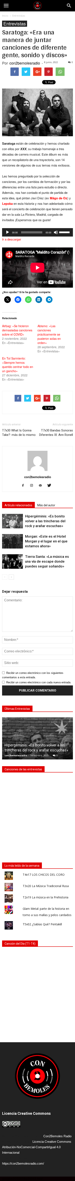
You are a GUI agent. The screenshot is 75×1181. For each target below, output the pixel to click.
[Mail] (42, 485)
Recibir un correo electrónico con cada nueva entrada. (38, 682)
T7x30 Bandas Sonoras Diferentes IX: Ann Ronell (56, 432)
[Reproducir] (7, 232)
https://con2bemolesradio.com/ (23, 1163)
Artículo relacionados (18, 505)
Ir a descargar (11, 239)
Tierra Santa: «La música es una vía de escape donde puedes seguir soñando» (47, 561)
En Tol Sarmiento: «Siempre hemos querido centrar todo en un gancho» (17, 364)
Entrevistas (14, 24)
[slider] (65, 232)
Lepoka (7, 203)
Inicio (5, 15)
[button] (69, 5)
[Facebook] (24, 485)
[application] (37, 232)
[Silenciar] (56, 232)
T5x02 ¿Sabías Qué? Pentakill (42, 924)
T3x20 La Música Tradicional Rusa (46, 886)
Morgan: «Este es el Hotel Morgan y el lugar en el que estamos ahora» (46, 541)
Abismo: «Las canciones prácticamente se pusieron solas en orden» (49, 334)
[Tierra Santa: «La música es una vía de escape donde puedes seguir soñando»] (12, 561)
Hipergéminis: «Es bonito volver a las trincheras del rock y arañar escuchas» (45, 521)
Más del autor (46, 505)
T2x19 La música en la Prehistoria (45, 897)
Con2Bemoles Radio (57, 1136)
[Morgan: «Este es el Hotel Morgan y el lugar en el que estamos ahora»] (12, 541)
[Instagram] (33, 485)
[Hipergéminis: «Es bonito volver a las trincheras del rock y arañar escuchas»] (12, 521)
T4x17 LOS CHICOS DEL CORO (44, 875)
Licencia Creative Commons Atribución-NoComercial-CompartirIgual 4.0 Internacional (36, 1147)
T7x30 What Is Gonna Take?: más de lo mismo (19, 432)
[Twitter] (50, 485)
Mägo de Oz (58, 198)
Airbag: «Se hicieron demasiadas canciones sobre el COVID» (17, 330)
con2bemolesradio (24, 63)
